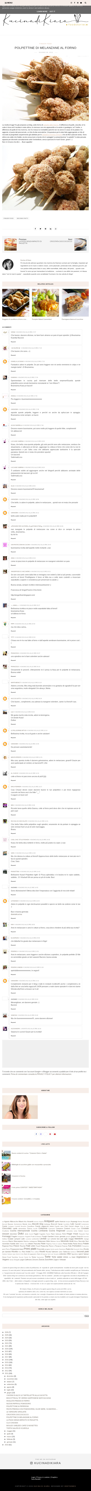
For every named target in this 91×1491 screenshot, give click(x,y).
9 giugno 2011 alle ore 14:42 (30, 871)
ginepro (68, 1236)
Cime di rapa (84, 1226)
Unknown (14, 409)
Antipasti (49, 1221)
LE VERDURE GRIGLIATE (16, 1412)
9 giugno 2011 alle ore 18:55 (25, 924)
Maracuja (5, 1241)
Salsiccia (66, 1252)
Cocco (29, 1228)
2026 (7, 1332)
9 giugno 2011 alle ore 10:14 (37, 730)
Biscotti (35, 1224)
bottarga (47, 1224)
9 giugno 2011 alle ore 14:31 (38, 821)
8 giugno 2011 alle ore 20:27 (30, 605)
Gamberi (50, 1236)
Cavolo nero (59, 1226)
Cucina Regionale (57, 1231)
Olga (13, 486)
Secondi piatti (22, 218)
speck (80, 1254)
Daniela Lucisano (17, 361)
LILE (12, 712)
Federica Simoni (17, 967)
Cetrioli (71, 1226)
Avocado (86, 1221)
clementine (22, 1228)
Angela (13, 396)
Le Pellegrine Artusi (18, 730)
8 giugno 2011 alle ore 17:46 (33, 425)
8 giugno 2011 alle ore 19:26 (53, 526)
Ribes (81, 1249)
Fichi (64, 1234)
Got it (52, 12)
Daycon (86, 1231)
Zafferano (28, 1260)
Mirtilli (71, 1241)
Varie (73, 1257)
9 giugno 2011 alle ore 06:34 (32, 698)
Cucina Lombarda (39, 1231)
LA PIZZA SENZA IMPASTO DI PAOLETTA (22, 1420)
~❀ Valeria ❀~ (16, 348)
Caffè (72, 1224)
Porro (8, 1249)
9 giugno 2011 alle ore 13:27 (32, 786)
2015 (7, 1362)
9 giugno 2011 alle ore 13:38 (25, 805)
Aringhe (67, 1221)
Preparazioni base (16, 1249)
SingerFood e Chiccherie (20, 571)
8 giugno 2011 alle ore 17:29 (28, 377)
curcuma (69, 1231)
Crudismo (5, 1231)
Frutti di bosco (36, 1236)
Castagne (11, 1226)
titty (12, 637)
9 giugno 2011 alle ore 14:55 (28, 887)
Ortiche (22, 1244)
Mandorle (79, 1239)
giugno (73, 1236)
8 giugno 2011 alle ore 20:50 (25, 624)
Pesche (22, 1246)
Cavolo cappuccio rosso (44, 1226)
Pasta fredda (67, 1244)
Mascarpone (18, 1241)
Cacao (60, 1224)
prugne (47, 1249)
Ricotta (15, 1251)
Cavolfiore (30, 1226)
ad (3, 1221)
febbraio (58, 1234)
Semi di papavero (30, 1254)
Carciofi (77, 1224)
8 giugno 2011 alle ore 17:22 (34, 361)
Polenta (64, 1246)
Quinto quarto (54, 1249)
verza (11, 1260)
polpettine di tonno (48, 134)
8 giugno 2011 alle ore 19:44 (41, 544)
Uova (65, 1257)
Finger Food (45, 44)
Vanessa (14, 1015)
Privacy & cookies (43, 1477)
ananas (36, 1221)
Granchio (86, 1236)
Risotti (42, 1251)
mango (86, 1239)
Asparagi (74, 1221)
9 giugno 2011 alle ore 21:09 (28, 951)
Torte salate (57, 1257)
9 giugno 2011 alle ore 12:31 (29, 773)
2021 (7, 1346)
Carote (4, 1226)
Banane (10, 1224)
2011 (7, 1373)
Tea (30, 1257)
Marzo (10, 1241)
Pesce (16, 1246)
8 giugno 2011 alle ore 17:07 (26, 332)
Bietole (25, 1224)
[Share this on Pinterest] (45, 228)
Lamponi (17, 1239)
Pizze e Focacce (55, 1246)
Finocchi (82, 1234)
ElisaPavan (15, 938)
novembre (6, 1244)
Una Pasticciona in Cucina (20, 544)
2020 (7, 1349)
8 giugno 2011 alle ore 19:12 (29, 513)
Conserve (59, 1228)
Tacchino (15, 1257)
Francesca (15, 653)
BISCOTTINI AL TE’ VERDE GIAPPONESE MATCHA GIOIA (28, 1398)
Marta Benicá (16, 682)
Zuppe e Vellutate (59, 1260)
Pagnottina (15, 871)
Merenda (65, 1241)
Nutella (12, 1244)
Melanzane (42, 1241)
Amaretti (30, 1221)
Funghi (44, 1236)
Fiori (87, 1234)
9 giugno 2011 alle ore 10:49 (29, 744)
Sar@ (13, 332)
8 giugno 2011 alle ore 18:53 (25, 486)
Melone (53, 1241)
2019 (7, 1351)
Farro (48, 1234)
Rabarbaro (62, 1249)
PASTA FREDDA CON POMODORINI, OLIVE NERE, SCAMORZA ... (31, 1409)
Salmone (54, 1252)
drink (26, 1234)
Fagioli (36, 1234)
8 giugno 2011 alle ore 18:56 (29, 499)
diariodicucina (16, 914)
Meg (12, 805)
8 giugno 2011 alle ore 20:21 (40, 571)
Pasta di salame (57, 1244)
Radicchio (69, 1249)
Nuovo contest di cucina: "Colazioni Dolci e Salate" (29, 1153)
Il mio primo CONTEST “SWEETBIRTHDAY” (27, 1187)
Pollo (70, 1246)
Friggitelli (28, 1236)
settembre (62, 1254)
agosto (9, 1387)
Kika (12, 924)
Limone (53, 1239)
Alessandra (15, 1028)
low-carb (60, 1239)
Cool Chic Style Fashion (20, 839)
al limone (58, 134)
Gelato (56, 1236)
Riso (20, 1252)
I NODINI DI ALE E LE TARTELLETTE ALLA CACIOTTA (26, 1395)
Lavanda (28, 1239)
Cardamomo (85, 1224)
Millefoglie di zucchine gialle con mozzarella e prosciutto (31, 1164)
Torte (47, 1256)
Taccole (21, 1257)
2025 (7, 1335)
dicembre (13, 1234)
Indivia (4, 1239)
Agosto (6, 1221)
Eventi (31, 1234)
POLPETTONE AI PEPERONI (17, 1406)
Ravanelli (76, 1249)
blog (41, 1224)
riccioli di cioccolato (19, 821)
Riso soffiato (35, 1252)
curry (75, 1231)
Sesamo (56, 1254)
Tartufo (26, 1257)
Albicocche (14, 1221)
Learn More (42, 12)
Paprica (49, 1244)
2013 (7, 1368)
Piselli (38, 1246)
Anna (13, 558)
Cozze (73, 1228)
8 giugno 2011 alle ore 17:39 (29, 409)
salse (60, 1252)
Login (33, 1477)
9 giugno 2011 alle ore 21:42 (29, 981)
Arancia (62, 1221)
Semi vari (50, 1254)
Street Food (6, 1257)
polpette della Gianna (50, 125)
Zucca (41, 1259)
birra (29, 1224)
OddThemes (70, 1486)
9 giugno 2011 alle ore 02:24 (31, 682)
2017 (7, 1357)
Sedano (4, 1254)
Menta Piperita (16, 757)
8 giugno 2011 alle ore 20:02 (25, 558)
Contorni (67, 1228)
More (76, 1241)
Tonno (34, 1257)
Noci (87, 1241)
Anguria (41, 1221)
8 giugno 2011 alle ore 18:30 (34, 441)
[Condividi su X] (40, 228)
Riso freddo (26, 1252)
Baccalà (4, 1224)
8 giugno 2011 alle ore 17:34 (27, 396)
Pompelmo (85, 1246)
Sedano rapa (11, 1254)
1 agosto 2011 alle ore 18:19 (31, 1028)
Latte (23, 1239)
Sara (13, 853)
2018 (7, 1354)
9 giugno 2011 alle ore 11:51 (32, 757)
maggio (71, 1239)
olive (17, 1244)
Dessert (5, 1234)
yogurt (22, 1260)
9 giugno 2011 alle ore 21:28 (33, 967)
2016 (7, 1360)
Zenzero (35, 1260)
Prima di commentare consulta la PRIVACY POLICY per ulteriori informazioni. (41, 1074)
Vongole (17, 1260)
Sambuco (73, 1252)
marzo (9, 1436)
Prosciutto (40, 1249)
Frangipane (20, 1236)
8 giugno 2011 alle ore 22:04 (25, 637)
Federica (14, 951)
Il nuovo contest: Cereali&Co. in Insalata (26, 1199)
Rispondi (13, 341)
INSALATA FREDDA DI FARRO (18, 1401)
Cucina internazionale (20, 1231)
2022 (7, 1343)
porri (3, 1249)
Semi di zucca (42, 1254)
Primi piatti (30, 1248)
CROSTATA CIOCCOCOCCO (17, 1415)
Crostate (85, 1228)
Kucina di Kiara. (42, 1486)
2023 (7, 1340)
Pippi (12, 624)
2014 (7, 1365)
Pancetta (37, 1244)
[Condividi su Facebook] (35, 228)
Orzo (26, 1244)
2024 (7, 1338)
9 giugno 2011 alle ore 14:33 (40, 839)
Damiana (14, 377)
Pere (11, 1246)
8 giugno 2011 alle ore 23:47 (30, 653)
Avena (80, 1221)
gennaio (62, 1236)
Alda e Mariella (17, 425)
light (48, 1239)
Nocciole (81, 1241)
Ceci (66, 1226)
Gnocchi (80, 1236)
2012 (7, 1371)
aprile (57, 1221)
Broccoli (54, 1224)
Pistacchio (44, 1246)
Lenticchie (35, 1239)
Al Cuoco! (14, 773)
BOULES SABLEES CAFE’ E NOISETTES (22, 1425)
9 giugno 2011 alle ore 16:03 (29, 901)
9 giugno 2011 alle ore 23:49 (28, 1015)
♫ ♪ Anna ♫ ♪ (15, 605)
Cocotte (35, 1228)
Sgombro (74, 1254)
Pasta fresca (77, 1244)
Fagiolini (42, 1234)
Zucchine (49, 1259)
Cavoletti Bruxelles (20, 1226)
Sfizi (69, 1254)
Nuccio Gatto (16, 698)
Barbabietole (18, 1224)
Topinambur (40, 1257)
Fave (53, 1234)
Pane (43, 1243)
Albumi (20, 1221)
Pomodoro (76, 1246)
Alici (25, 1221)
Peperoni (5, 1246)
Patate (86, 1243)
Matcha (26, 1241)
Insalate (10, 1239)
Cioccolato (7, 1228)
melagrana (33, 1241)
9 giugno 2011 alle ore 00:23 (30, 666)
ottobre (30, 1244)
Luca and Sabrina (17, 441)
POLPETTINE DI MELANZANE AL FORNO (22, 1417)
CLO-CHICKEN (12, 1423)
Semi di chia (20, 1254)
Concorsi (51, 1228)
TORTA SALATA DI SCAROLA (17, 1428)
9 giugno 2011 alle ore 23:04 (28, 999)
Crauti (78, 1228)
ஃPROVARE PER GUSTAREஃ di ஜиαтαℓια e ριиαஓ (26, 526)
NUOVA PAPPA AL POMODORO (18, 1404)
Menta (58, 1241)
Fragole (14, 1236)
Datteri (80, 1231)
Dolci (21, 1233)
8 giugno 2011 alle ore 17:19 (31, 348)
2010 (7, 1445)
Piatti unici (30, 1246)
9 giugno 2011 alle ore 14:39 (25, 853)
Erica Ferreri (16, 786)
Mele (48, 1241)
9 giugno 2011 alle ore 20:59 (30, 938)
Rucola (48, 1252)
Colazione (43, 1228)
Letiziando (15, 901)
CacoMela (66, 1224)
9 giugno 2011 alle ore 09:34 (24, 712)
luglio (66, 1239)
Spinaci (86, 1254)
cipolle (15, 1228)
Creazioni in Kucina (18, 1176)
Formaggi (6, 1236)
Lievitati (43, 1239)
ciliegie (76, 1226)
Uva (70, 1257)
